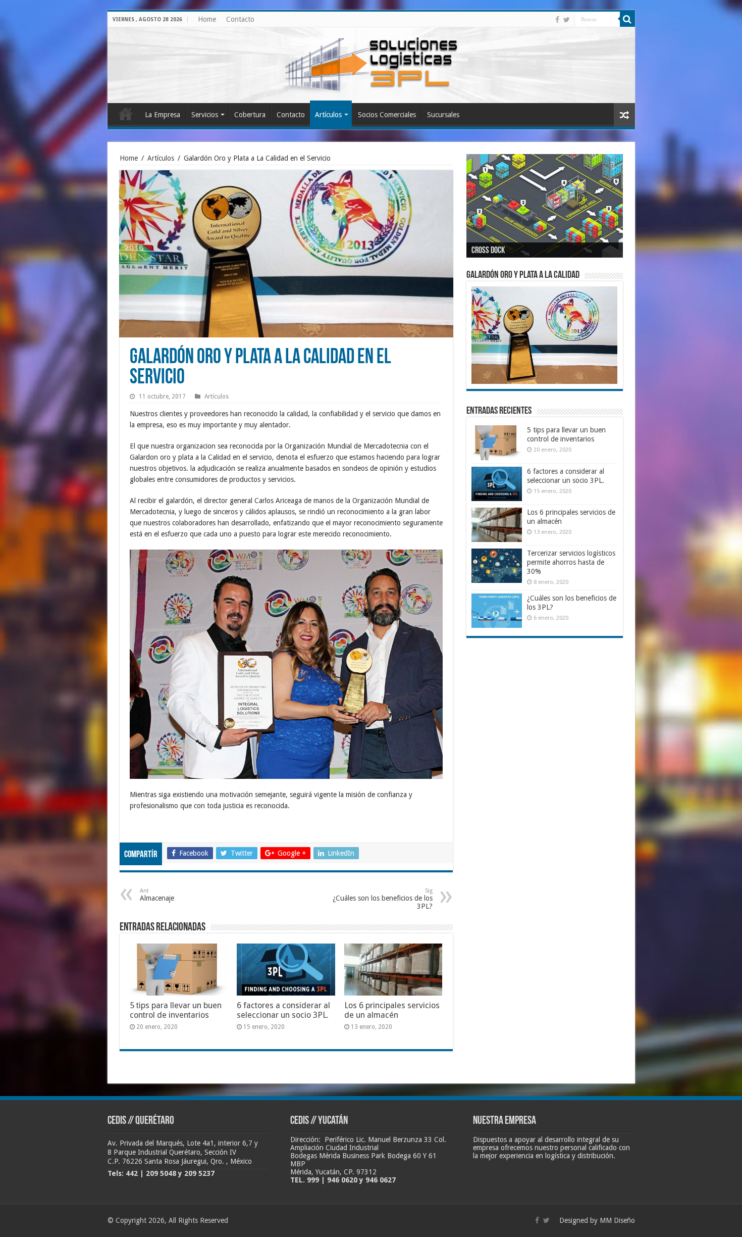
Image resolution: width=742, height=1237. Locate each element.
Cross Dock (488, 251)
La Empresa (162, 115)
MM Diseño (617, 1220)
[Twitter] (566, 20)
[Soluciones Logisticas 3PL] (371, 63)
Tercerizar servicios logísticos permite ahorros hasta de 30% (571, 562)
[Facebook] (557, 20)
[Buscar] (627, 19)
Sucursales (443, 115)
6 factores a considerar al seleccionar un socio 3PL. (283, 1010)
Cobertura (250, 115)
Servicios (204, 115)
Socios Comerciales (387, 115)
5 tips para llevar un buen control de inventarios (176, 1010)
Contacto (240, 19)
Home (207, 19)
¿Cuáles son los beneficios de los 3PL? (383, 898)
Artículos (328, 115)
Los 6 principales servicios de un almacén (392, 1010)
